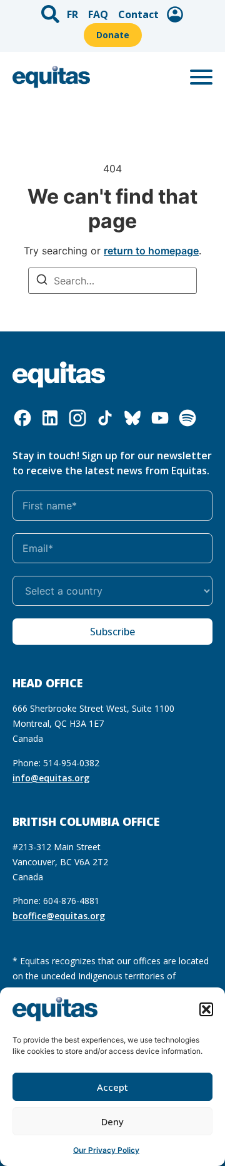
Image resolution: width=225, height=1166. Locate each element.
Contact (138, 14)
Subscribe (112, 631)
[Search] (42, 281)
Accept (112, 1087)
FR (72, 14)
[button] (206, 1009)
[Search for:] (112, 281)
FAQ (98, 14)
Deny (112, 1121)
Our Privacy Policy (106, 1150)
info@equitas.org (50, 778)
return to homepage (151, 250)
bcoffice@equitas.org (58, 916)
